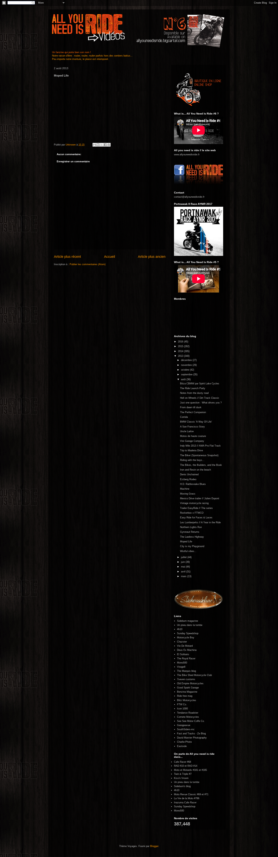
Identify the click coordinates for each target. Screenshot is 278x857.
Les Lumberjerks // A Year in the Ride (200, 522)
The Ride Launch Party (192, 388)
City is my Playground (192, 546)
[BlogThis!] (98, 145)
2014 (181, 351)
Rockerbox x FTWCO (191, 512)
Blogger (154, 846)
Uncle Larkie (187, 431)
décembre (187, 360)
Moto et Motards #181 (186, 770)
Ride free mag (184, 695)
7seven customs (186, 679)
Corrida (184, 417)
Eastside (182, 746)
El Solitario (183, 654)
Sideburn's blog (182, 786)
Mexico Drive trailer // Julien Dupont (199, 498)
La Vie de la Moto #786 (186, 798)
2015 (181, 346)
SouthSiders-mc (186, 729)
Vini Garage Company (192, 441)
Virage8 (181, 666)
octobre (185, 369)
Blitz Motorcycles (186, 700)
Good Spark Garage (188, 687)
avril (183, 571)
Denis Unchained (189, 474)
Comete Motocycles (188, 716)
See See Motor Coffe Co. (191, 721)
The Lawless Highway (192, 536)
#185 (204, 770)
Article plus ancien (151, 257)
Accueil (109, 257)
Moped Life (186, 541)
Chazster (182, 641)
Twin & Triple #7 (183, 774)
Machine (184, 488)
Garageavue (183, 725)
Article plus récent (67, 257)
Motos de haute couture (193, 436)
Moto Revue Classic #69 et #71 (191, 794)
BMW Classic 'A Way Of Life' (196, 421)
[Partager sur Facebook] (105, 145)
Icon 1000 (182, 708)
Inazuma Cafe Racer (185, 802)
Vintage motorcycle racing (194, 503)
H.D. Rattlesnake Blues (193, 484)
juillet (184, 557)
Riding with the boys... (192, 460)
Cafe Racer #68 (182, 761)
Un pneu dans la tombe (189, 625)
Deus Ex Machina (186, 650)
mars (184, 576)
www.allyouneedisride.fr (187, 154)
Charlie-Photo (184, 741)
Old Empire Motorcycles (190, 683)
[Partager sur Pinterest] (109, 145)
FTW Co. (182, 704)
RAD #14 (192, 765)
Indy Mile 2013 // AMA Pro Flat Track (200, 445)
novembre (187, 365)
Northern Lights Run (191, 527)
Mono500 (182, 662)
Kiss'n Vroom (181, 778)
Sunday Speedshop (187, 633)
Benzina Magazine (187, 691)
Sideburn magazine (187, 620)
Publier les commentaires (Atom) (88, 264)
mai (183, 566)
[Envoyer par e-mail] (94, 145)
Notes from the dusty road (194, 393)
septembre (187, 374)
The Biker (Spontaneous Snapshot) (199, 455)
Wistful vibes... (188, 551)
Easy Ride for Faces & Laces (196, 517)
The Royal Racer (186, 658)
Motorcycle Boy (185, 637)
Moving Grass (187, 493)
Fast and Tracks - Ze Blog (191, 733)
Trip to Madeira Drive (191, 450)
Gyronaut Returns (189, 531)
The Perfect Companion (193, 412)
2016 (181, 341)
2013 (181, 356)
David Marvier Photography (192, 737)
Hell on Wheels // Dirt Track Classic (199, 397)
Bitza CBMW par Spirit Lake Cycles (199, 383)
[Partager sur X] (101, 145)
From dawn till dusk (190, 407)
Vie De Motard (185, 645)
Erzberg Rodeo (188, 479)
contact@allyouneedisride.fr (189, 196)
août (183, 379)
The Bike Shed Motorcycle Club (194, 675)
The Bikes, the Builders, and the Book (201, 465)
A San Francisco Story (192, 426)
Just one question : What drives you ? (201, 402)
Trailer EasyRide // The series (196, 508)
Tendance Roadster (187, 712)
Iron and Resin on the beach (195, 469)
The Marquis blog (186, 671)
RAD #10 (179, 765)
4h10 (179, 629)
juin (183, 561)
